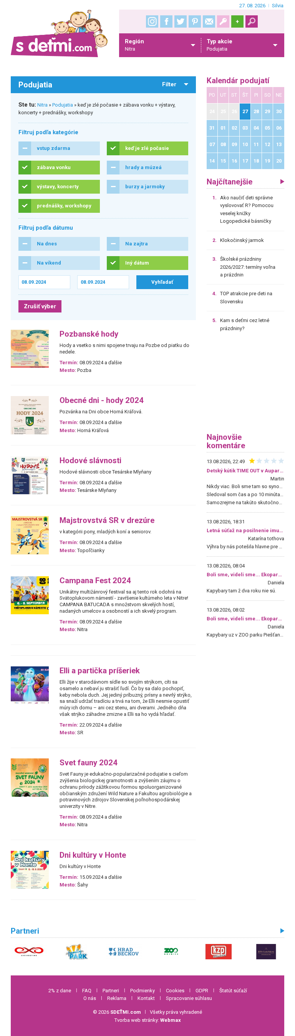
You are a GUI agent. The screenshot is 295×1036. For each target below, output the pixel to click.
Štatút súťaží (233, 990)
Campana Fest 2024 (95, 580)
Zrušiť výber (40, 306)
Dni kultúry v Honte (93, 855)
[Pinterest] (195, 21)
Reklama (116, 998)
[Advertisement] (245, 385)
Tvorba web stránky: (147, 1020)
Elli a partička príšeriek (100, 670)
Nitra (42, 105)
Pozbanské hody (89, 334)
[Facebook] (166, 21)
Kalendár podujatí (238, 80)
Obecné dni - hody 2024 (102, 400)
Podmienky (142, 990)
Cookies (175, 990)
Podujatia (62, 105)
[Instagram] (152, 21)
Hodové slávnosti (90, 460)
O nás (89, 998)
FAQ (86, 990)
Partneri (111, 990)
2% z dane (59, 990)
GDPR (202, 990)
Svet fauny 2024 (89, 762)
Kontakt (146, 998)
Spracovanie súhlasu (189, 998)
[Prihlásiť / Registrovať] (223, 21)
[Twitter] (180, 21)
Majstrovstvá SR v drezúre (107, 520)
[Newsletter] (209, 21)
